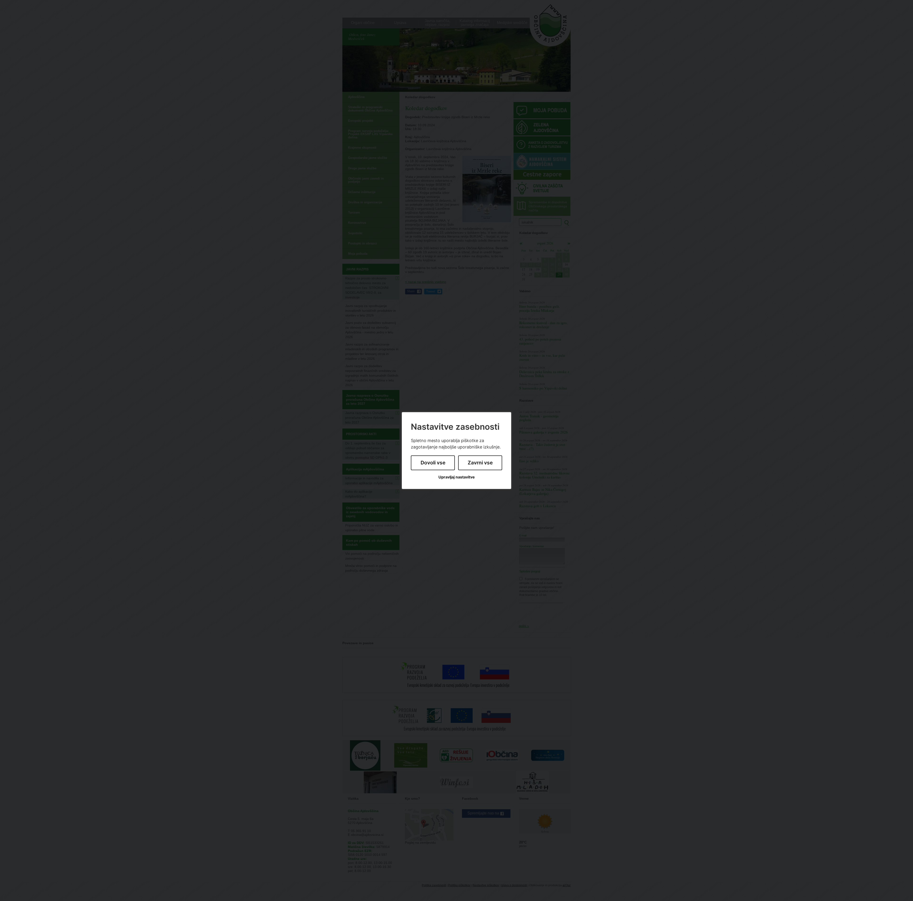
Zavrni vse (480, 463)
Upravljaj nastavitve (456, 477)
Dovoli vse (433, 463)
